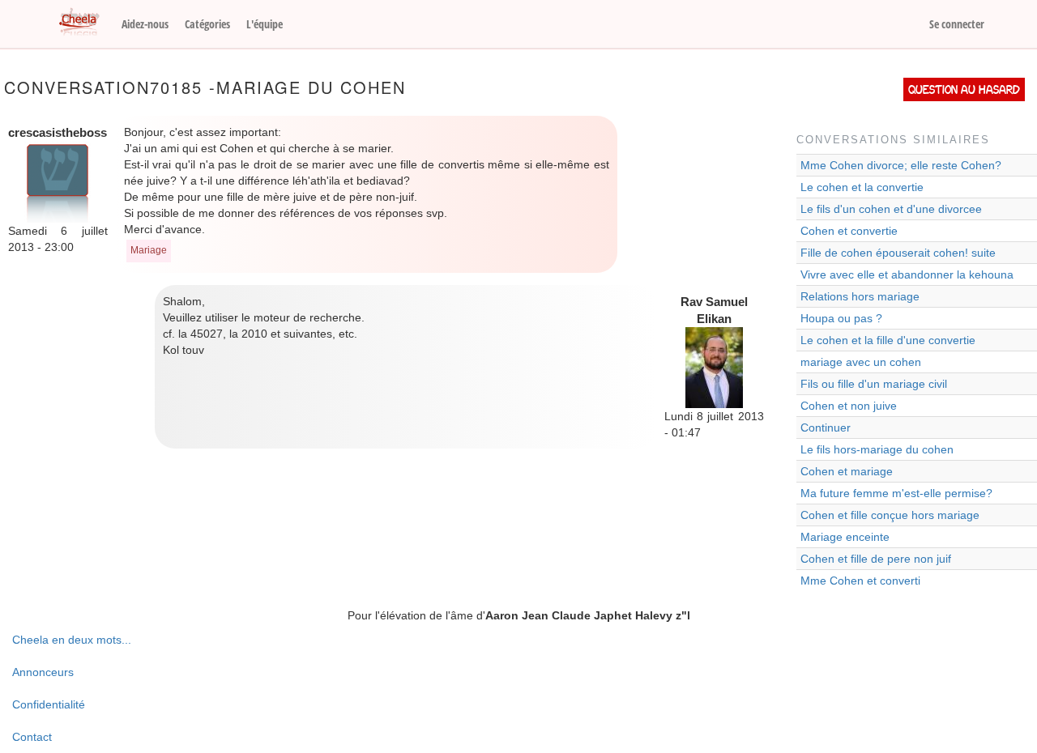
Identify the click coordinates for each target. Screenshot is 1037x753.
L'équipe (264, 24)
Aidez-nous (145, 24)
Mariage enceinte (845, 536)
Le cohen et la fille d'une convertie (887, 340)
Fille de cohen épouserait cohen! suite (898, 252)
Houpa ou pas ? (841, 318)
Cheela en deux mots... (71, 639)
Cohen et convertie (849, 230)
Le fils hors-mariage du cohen (877, 449)
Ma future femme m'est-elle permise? (896, 493)
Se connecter (956, 24)
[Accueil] (85, 22)
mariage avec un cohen (860, 361)
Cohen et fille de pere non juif (875, 558)
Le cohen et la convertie (862, 187)
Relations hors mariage (860, 296)
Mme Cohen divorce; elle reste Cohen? (900, 165)
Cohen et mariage (846, 471)
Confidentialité (48, 704)
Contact (32, 736)
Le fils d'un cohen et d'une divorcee (891, 208)
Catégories (207, 24)
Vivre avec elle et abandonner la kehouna (907, 274)
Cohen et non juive (848, 405)
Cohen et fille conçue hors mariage (889, 514)
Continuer (825, 427)
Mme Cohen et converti (860, 580)
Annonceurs (43, 672)
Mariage (148, 250)
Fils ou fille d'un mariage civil (873, 383)
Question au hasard (964, 89)
